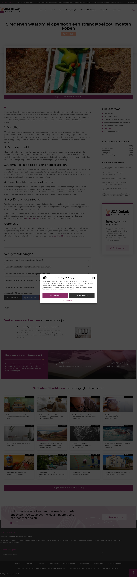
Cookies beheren (82, 295)
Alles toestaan (55, 295)
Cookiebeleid (67, 300)
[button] (93, 278)
